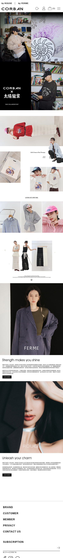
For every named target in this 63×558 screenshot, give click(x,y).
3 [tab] (59, 102)
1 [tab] (59, 96)
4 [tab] (59, 105)
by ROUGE (7, 3)
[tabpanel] (31, 61)
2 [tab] (59, 99)
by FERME (23, 3)
